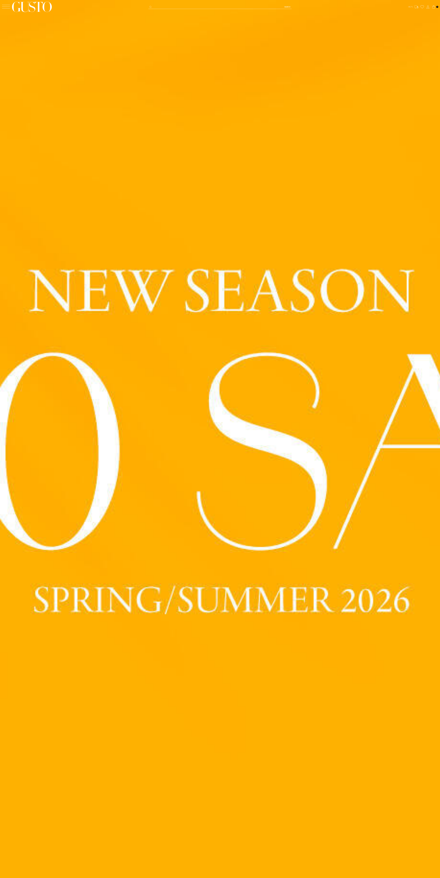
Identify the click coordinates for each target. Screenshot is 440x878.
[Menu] (6, 6)
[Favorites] (422, 7)
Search (287, 7)
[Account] (428, 7)
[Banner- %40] (220, 439)
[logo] (32, 7)
